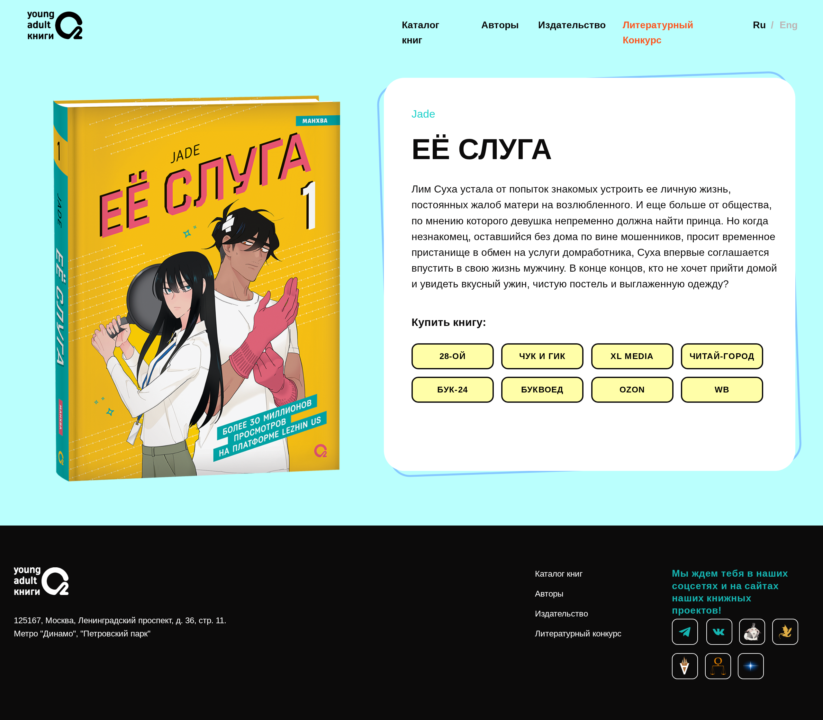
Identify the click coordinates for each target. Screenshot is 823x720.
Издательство (561, 613)
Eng (789, 25)
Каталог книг (559, 573)
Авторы (549, 593)
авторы (500, 25)
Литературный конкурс (578, 633)
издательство (572, 25)
